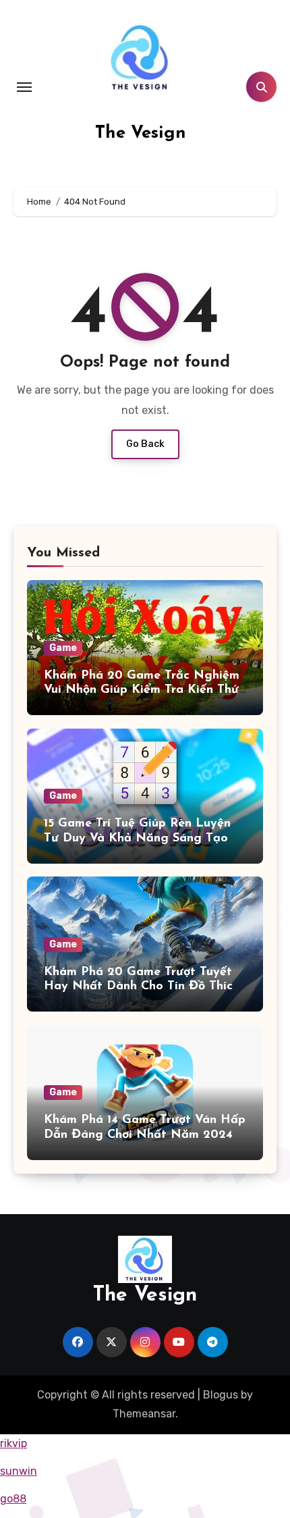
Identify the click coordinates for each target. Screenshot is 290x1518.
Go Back (145, 444)
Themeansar (144, 1413)
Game (63, 648)
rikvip (13, 1443)
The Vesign (140, 133)
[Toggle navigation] (24, 87)
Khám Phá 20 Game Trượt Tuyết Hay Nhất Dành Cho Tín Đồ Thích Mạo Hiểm (141, 986)
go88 (13, 1498)
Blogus (220, 1394)
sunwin (18, 1471)
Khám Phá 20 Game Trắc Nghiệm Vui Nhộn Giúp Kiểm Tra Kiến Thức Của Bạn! (144, 690)
